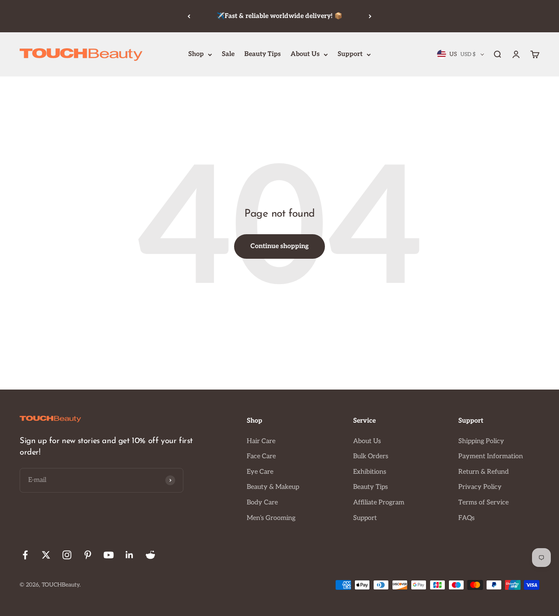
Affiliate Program (378, 502)
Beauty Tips (262, 54)
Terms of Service (483, 502)
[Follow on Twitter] (46, 554)
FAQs (466, 518)
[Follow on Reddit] (150, 554)
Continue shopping (279, 246)
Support (350, 54)
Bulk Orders (370, 456)
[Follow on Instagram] (66, 554)
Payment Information (490, 456)
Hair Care (261, 441)
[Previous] (188, 16)
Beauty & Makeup (273, 487)
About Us (305, 54)
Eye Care (260, 472)
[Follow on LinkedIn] (129, 554)
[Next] (370, 16)
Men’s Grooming (271, 518)
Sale (228, 54)
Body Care (262, 502)
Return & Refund (483, 472)
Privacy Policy (480, 487)
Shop (196, 54)
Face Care (261, 456)
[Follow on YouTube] (108, 554)
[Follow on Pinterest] (87, 554)
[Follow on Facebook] (25, 554)
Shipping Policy (481, 441)
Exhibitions (369, 472)
